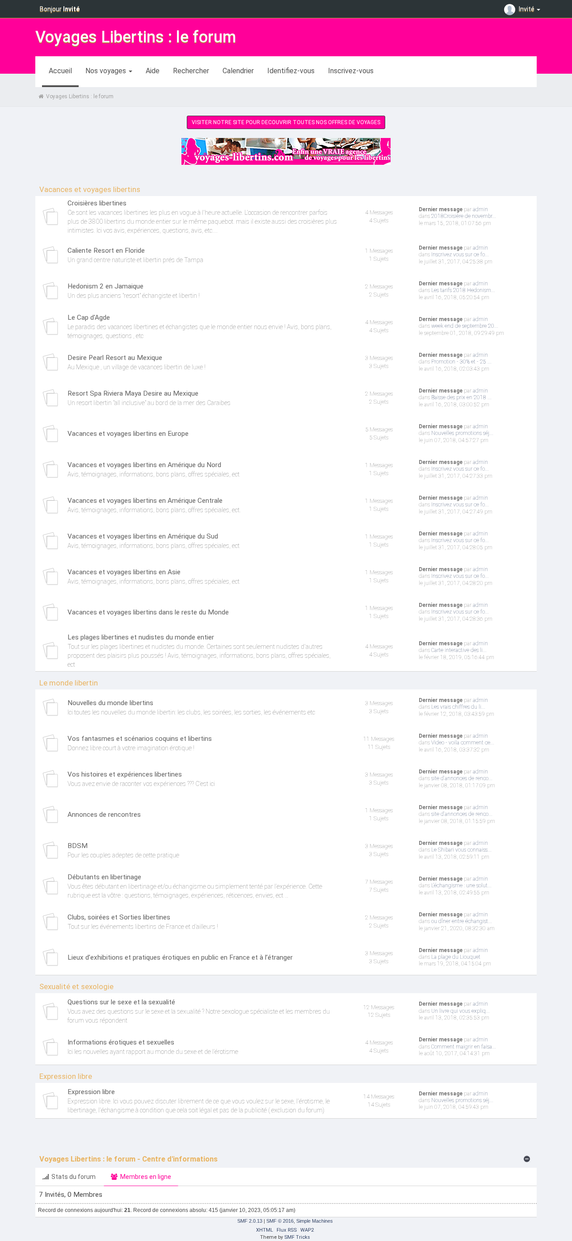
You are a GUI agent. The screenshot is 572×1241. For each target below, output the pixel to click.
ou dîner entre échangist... (461, 921)
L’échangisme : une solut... (461, 885)
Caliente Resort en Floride (106, 251)
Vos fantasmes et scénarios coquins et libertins (139, 739)
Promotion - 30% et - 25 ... (461, 362)
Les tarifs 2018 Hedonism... (463, 290)
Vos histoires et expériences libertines (124, 774)
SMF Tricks (297, 1237)
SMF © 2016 (280, 1221)
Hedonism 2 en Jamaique (105, 286)
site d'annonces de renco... (461, 778)
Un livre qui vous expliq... (460, 1011)
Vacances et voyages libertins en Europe (128, 434)
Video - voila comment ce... (462, 743)
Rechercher (191, 71)
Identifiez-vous (291, 71)
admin (480, 209)
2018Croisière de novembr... (463, 216)
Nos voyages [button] (106, 71)
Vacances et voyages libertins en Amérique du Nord (144, 465)
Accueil (60, 71)
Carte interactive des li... (459, 650)
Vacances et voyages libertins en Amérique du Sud (142, 536)
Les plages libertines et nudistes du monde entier (140, 637)
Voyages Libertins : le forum (135, 37)
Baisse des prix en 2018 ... (461, 397)
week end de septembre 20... (464, 326)
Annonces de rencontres (104, 815)
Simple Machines (314, 1221)
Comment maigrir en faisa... (463, 1047)
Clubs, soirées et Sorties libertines (118, 917)
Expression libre (91, 1092)
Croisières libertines (96, 203)
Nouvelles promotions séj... (462, 433)
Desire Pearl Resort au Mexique (114, 358)
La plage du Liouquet (455, 957)
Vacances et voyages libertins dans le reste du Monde (148, 612)
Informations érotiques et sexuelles (120, 1042)
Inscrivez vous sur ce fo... (460, 254)
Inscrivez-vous (351, 71)
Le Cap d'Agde (88, 317)
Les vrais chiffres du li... (458, 707)
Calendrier (238, 71)
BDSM (77, 846)
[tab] (69, 1177)
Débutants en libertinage (104, 877)
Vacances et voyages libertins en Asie (124, 572)
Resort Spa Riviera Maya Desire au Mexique (132, 393)
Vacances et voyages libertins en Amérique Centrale (145, 501)
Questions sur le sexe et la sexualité (121, 1002)
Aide (153, 71)
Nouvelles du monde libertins (110, 703)
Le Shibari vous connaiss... (461, 850)
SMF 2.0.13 (249, 1221)
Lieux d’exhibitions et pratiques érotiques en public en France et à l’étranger (180, 957)
